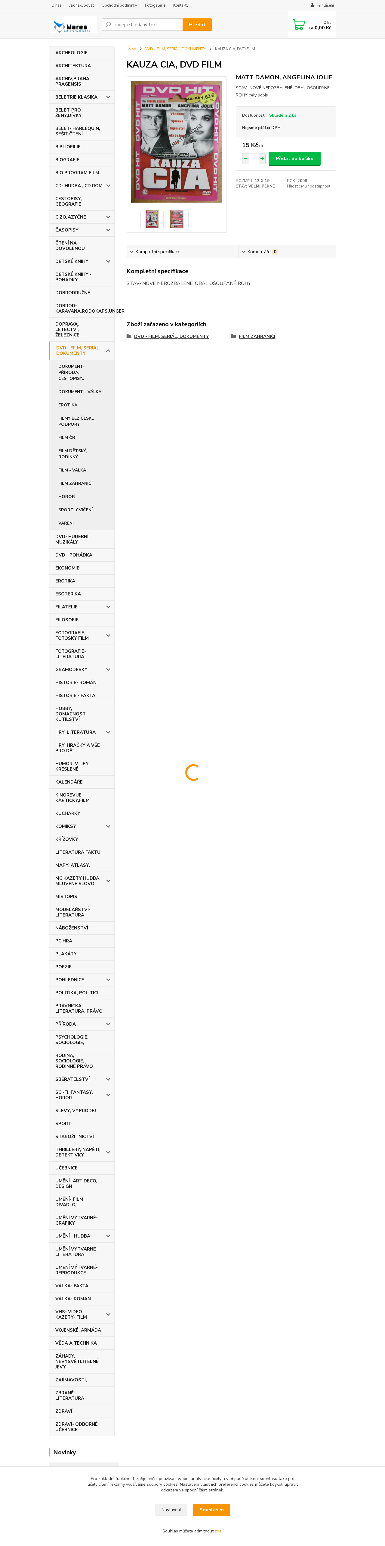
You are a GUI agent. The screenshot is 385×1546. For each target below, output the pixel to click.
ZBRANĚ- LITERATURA (69, 1395)
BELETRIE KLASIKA (76, 97)
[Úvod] (73, 24)
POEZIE (63, 967)
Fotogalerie (155, 5)
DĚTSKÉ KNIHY (71, 261)
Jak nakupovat (81, 5)
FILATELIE (66, 607)
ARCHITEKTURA (73, 66)
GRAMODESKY (71, 670)
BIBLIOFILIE (68, 147)
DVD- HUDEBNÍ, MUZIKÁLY (72, 539)
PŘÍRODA (65, 1024)
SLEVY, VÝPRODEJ (75, 1111)
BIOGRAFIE (67, 160)
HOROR (66, 497)
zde (218, 1531)
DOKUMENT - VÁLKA (79, 392)
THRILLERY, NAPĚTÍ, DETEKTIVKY (77, 1152)
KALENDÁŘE (69, 782)
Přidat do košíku (294, 158)
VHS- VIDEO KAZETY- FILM (71, 1314)
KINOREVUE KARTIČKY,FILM (72, 797)
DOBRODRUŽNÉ (72, 293)
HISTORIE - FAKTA (75, 696)
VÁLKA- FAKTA (71, 1286)
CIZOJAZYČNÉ (70, 217)
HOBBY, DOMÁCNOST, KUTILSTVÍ (71, 713)
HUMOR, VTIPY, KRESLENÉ (72, 766)
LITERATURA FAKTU (77, 852)
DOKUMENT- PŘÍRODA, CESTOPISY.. (71, 372)
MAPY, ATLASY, (72, 865)
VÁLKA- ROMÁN (73, 1299)
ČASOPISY (67, 230)
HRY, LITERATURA (75, 732)
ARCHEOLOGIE (71, 53)
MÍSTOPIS (66, 897)
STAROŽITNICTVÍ (74, 1137)
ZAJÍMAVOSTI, (71, 1380)
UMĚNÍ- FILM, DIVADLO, (70, 1202)
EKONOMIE (67, 568)
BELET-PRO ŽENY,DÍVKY (68, 112)
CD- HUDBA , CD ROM (79, 186)
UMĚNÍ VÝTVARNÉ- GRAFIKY (76, 1220)
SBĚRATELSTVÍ (72, 1079)
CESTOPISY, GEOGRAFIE (68, 201)
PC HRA (63, 941)
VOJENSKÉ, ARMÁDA (78, 1330)
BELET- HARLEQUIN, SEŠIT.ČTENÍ (77, 131)
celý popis (258, 95)
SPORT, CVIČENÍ (75, 510)
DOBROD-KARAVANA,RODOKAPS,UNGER (85, 308)
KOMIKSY (65, 826)
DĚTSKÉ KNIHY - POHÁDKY (73, 277)
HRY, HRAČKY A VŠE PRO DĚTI (77, 748)
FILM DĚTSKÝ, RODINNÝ (72, 454)
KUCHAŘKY (67, 813)
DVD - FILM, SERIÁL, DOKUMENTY (78, 350)
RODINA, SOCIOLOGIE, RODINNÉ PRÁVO (74, 1060)
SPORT (63, 1124)
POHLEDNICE (69, 980)
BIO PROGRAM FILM (77, 173)
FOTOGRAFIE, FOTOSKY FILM (72, 635)
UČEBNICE (66, 1168)
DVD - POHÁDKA (73, 555)
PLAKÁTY (66, 954)
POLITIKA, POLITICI (76, 993)
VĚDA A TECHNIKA (76, 1343)
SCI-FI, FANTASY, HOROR (74, 1095)
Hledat (197, 24)
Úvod (131, 49)
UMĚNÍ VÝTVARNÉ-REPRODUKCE (76, 1270)
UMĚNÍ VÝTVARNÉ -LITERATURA (77, 1251)
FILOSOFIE (67, 620)
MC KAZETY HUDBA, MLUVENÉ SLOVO (77, 881)
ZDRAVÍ (63, 1411)
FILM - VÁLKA (72, 470)
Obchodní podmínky (119, 5)
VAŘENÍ (66, 523)
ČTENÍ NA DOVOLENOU (70, 245)
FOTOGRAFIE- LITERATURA (70, 654)
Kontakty (181, 5)
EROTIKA (67, 405)
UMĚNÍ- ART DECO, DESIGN (76, 1183)
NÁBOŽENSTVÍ (71, 928)
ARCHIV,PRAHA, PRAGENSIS (73, 81)
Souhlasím (211, 1510)
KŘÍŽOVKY (66, 839)
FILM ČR (66, 437)
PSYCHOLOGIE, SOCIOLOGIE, (71, 1040)
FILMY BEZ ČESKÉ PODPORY (76, 421)
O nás (56, 5)
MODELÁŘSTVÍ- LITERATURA (73, 912)
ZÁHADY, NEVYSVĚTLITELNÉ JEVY (77, 1361)
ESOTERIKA (68, 594)
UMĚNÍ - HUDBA (72, 1236)
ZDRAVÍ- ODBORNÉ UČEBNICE (76, 1427)
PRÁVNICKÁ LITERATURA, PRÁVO (79, 1008)
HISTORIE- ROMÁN (76, 683)
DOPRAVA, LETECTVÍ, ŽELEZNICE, (68, 329)
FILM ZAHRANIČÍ (75, 483)
